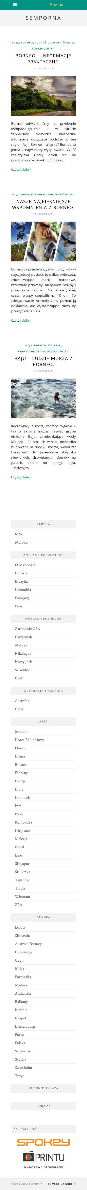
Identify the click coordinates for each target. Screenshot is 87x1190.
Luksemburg (25, 1026)
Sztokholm (23, 1067)
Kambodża (23, 822)
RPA (18, 534)
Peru (18, 606)
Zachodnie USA (27, 628)
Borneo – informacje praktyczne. (43, 59)
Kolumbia (23, 589)
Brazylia (21, 581)
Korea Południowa (30, 739)
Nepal (19, 847)
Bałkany (21, 1001)
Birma (20, 756)
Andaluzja (23, 993)
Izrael (19, 814)
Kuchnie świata (43, 1088)
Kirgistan (22, 830)
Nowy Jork (23, 661)
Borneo (27, 42)
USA (18, 678)
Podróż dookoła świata (54, 42)
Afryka (43, 524)
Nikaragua (23, 653)
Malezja (54, 345)
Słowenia (22, 935)
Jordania (21, 731)
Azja (15, 42)
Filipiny (21, 772)
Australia (22, 700)
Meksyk (21, 645)
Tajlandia (22, 880)
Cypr (19, 960)
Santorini (22, 1051)
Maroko (21, 542)
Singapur (22, 863)
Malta (19, 968)
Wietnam (22, 896)
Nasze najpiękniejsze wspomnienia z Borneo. (43, 204)
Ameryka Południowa (43, 554)
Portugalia (23, 976)
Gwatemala (24, 637)
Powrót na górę (60, 1183)
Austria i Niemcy (28, 943)
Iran (18, 805)
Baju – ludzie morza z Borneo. (44, 361)
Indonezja (23, 797)
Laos (18, 855)
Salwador (22, 670)
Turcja (20, 888)
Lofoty (20, 927)
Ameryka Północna (43, 618)
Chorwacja (23, 952)
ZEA (18, 904)
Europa (43, 917)
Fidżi (19, 709)
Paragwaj (22, 598)
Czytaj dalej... (21, 169)
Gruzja (20, 781)
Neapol (20, 1018)
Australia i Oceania (43, 690)
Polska (20, 1043)
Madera (21, 985)
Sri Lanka (22, 871)
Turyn (20, 1076)
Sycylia (20, 1059)
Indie (19, 789)
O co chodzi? (25, 565)
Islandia (21, 1009)
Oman (20, 748)
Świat (50, 48)
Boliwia (21, 573)
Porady (38, 48)
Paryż (19, 1034)
